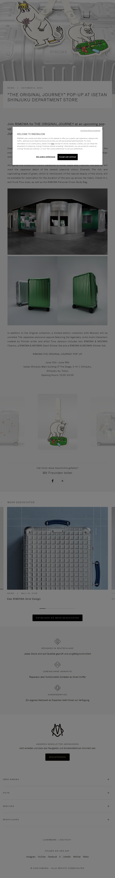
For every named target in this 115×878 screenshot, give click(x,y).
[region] (57, 146)
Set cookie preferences (45, 157)
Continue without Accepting (90, 130)
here (52, 143)
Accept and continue (67, 157)
